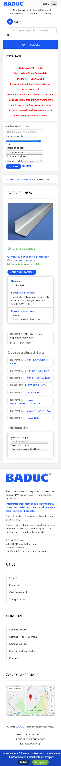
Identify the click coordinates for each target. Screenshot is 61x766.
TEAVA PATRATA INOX (38, 410)
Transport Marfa (17, 13)
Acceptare (40, 762)
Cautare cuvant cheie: (17, 125)
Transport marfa (17, 599)
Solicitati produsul (22, 272)
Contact (13, 658)
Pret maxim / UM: (15, 136)
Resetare (26, 165)
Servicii (13, 577)
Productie (14, 585)
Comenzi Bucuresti (19, 629)
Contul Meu (48, 13)
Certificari (33, 13)
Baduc (20, 726)
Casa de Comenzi (40, 10)
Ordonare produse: (16, 156)
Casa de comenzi (18, 592)
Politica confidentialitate (30, 739)
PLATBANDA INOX (35, 385)
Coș (16, 21)
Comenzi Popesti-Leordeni (23, 636)
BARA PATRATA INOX (37, 370)
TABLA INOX (32, 392)
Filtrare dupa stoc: (15, 147)
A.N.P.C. (20, 734)
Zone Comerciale (20, 10)
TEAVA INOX (32, 418)
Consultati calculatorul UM (25, 264)
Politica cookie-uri (30, 744)
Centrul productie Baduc (22, 650)
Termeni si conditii (35, 734)
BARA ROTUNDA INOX (37, 377)
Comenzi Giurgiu (18, 643)
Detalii (23, 762)
